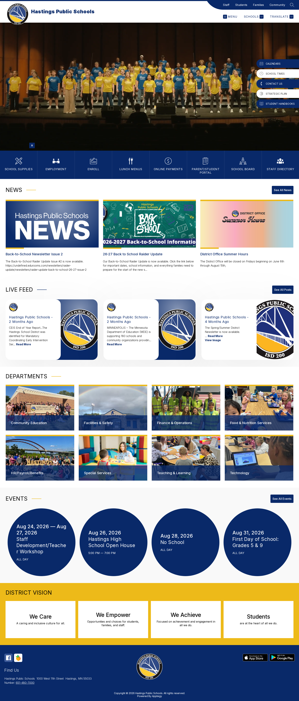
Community (277, 5)
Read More (23, 344)
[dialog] (40, 408)
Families (258, 5)
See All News (282, 190)
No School (173, 542)
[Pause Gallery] (32, 145)
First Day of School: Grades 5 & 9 (255, 542)
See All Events (282, 498)
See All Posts (282, 289)
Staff (226, 5)
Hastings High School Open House (113, 542)
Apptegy (157, 696)
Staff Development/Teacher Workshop (41, 545)
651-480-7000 (25, 682)
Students (241, 5)
